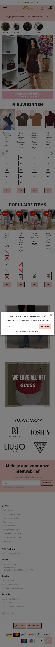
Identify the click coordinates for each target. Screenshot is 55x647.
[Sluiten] (51, 315)
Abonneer (45, 326)
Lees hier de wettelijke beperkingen (27, 331)
